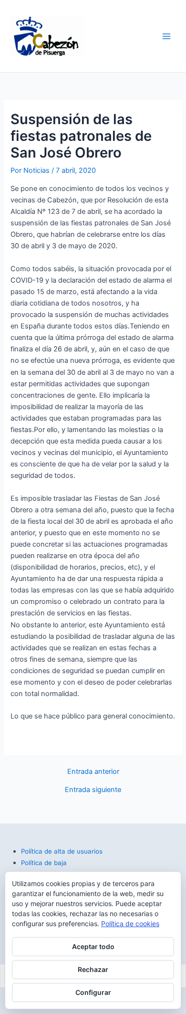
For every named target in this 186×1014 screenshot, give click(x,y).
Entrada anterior (93, 771)
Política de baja (44, 862)
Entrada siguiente (93, 789)
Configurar (93, 992)
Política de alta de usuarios (62, 851)
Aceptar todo (93, 946)
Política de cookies (130, 923)
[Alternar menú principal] (166, 36)
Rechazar (93, 969)
